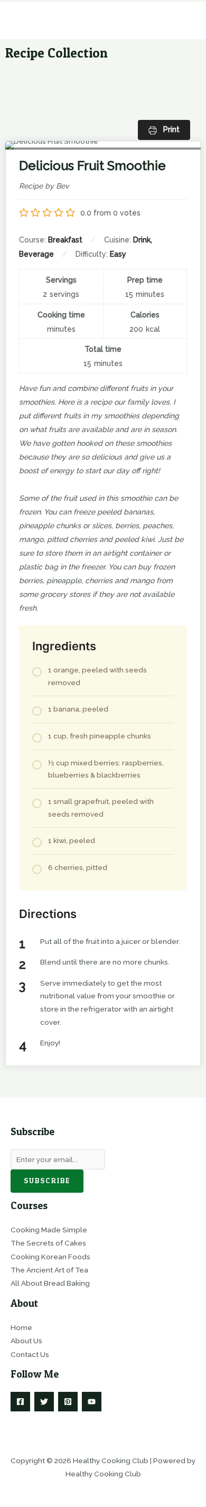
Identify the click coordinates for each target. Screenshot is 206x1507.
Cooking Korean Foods (50, 1256)
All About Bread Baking (50, 1283)
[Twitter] (44, 1401)
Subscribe (47, 1180)
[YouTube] (91, 1401)
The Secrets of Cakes (48, 1243)
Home (21, 1327)
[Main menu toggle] (185, 21)
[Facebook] (20, 1401)
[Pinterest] (68, 1401)
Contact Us (30, 1354)
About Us (26, 1340)
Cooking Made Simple (49, 1229)
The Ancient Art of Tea (49, 1270)
